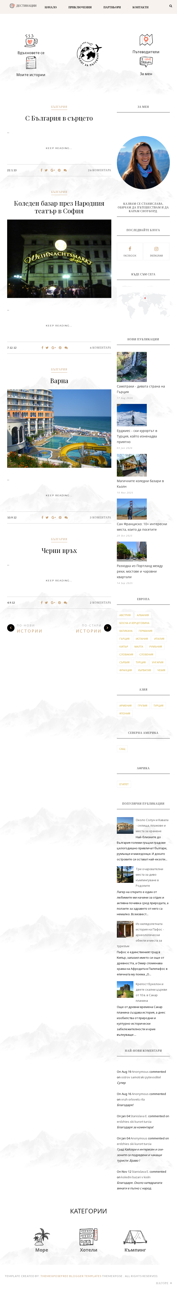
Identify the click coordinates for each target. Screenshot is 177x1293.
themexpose (51, 1276)
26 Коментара (99, 170)
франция (125, 670)
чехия (161, 670)
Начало (51, 7)
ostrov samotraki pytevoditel (141, 1077)
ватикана (126, 631)
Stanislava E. (139, 1116)
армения (125, 705)
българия (59, 107)
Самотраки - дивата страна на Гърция (141, 389)
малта (138, 646)
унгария (157, 662)
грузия (142, 705)
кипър (123, 646)
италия (159, 638)
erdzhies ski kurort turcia (134, 1121)
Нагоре (162, 1283)
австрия (125, 615)
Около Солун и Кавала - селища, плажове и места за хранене (152, 825)
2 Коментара (100, 602)
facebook (130, 255)
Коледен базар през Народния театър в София (59, 207)
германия (145, 631)
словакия (126, 654)
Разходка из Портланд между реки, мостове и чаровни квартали (140, 571)
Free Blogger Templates (81, 1276)
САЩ (122, 748)
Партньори (112, 7)
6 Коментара (100, 347)
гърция (124, 638)
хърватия (144, 670)
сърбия (124, 662)
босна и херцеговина (134, 623)
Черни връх (59, 550)
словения (146, 654)
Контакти (140, 7)
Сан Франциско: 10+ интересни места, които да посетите (142, 527)
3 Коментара (100, 517)
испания (142, 638)
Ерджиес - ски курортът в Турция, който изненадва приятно (137, 436)
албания (143, 615)
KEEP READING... (59, 148)
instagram (156, 255)
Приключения (80, 7)
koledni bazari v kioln (135, 1177)
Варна (59, 380)
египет (124, 784)
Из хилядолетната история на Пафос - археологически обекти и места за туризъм (140, 935)
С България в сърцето (59, 118)
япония (124, 713)
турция (141, 662)
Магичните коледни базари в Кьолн (140, 484)
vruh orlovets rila (133, 1099)
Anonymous (140, 1072)
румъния (155, 646)
